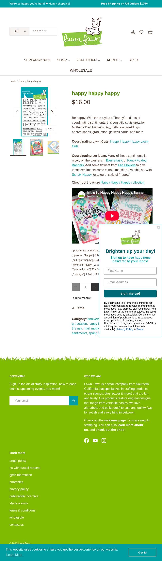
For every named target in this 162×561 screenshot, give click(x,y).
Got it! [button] (142, 552)
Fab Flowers (127, 165)
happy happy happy (30, 81)
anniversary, (96, 319)
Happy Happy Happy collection (122, 182)
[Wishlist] (141, 32)
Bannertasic (114, 160)
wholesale (16, 517)
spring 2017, (97, 333)
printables (16, 482)
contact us (16, 524)
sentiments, (80, 333)
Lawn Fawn (24, 543)
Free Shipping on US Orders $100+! (125, 3)
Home (12, 81)
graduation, (80, 323)
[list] (34, 111)
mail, (87, 328)
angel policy (17, 460)
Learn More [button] (14, 554)
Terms (140, 329)
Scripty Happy (82, 174)
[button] (150, 32)
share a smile (18, 503)
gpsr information (20, 475)
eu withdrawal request (24, 468)
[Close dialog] (158, 228)
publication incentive (23, 496)
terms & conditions (22, 510)
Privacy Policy (125, 329)
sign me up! (130, 293)
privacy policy (19, 489)
